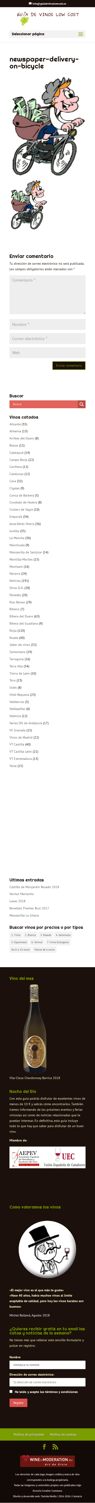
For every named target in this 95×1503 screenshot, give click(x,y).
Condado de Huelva (23, 502)
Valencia (15, 716)
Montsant (16, 566)
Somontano (17, 652)
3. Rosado (45, 935)
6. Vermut (36, 942)
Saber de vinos (19, 645)
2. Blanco (30, 935)
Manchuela (17, 545)
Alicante (15, 424)
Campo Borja (18, 460)
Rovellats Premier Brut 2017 (29, 908)
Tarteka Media (48, 1496)
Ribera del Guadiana (23, 623)
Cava (12, 481)
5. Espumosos (19, 942)
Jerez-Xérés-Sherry (21, 524)
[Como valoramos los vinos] (47, 1277)
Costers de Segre (21, 509)
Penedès (15, 595)
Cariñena (15, 467)
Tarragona (16, 659)
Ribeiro (14, 609)
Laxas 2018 (17, 901)
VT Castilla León (20, 751)
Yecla (13, 766)
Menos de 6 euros (44, 949)
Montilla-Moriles (21, 559)
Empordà (15, 517)
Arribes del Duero (21, 438)
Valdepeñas (17, 709)
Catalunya (16, 474)
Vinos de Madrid (21, 737)
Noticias (15, 581)
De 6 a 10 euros (20, 949)
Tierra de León (19, 673)
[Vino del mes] (34, 1029)
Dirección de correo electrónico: (31, 1374)
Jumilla (14, 531)
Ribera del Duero (21, 616)
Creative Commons (52, 1490)
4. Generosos (63, 935)
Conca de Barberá (21, 495)
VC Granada (17, 730)
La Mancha (16, 538)
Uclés (13, 687)
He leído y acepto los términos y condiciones (46, 1392)
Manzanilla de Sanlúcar (25, 552)
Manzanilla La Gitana (24, 915)
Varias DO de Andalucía (25, 723)
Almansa (15, 431)
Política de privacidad (29, 1434)
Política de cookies (63, 1434)
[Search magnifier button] (82, 404)
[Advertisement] (47, 823)
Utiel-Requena (19, 695)
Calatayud (16, 453)
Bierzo (13, 445)
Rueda (13, 638)
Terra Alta (16, 666)
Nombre (15, 1357)
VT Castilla (16, 744)
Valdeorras (16, 702)
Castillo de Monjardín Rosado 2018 (34, 887)
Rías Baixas (17, 602)
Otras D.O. (16, 588)
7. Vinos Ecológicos (58, 942)
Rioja (13, 631)
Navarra (14, 573)
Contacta (77, 1496)
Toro (12, 680)
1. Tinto (15, 935)
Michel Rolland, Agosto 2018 (29, 1315)
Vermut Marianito (21, 894)
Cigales (14, 488)
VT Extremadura (20, 759)
